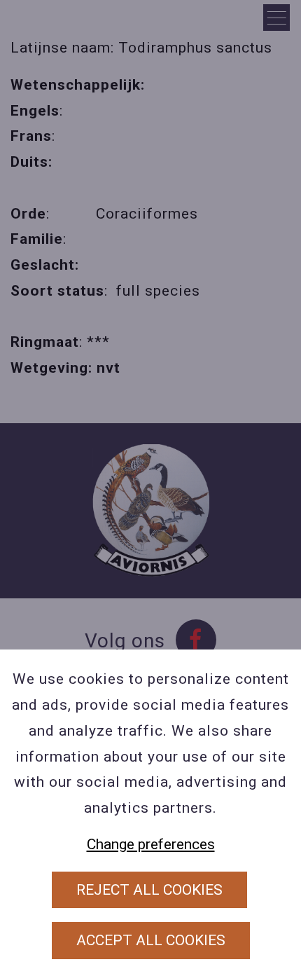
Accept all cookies (150, 940)
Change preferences (151, 844)
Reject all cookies (149, 889)
